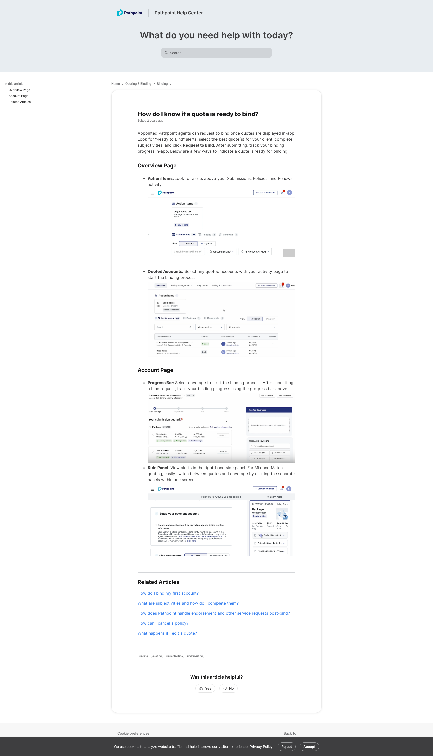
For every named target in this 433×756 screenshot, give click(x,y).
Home (115, 84)
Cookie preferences (133, 733)
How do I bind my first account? (168, 593)
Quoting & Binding (138, 84)
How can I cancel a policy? (163, 623)
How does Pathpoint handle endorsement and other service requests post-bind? (214, 613)
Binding (162, 84)
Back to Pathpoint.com (295, 735)
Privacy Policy (261, 746)
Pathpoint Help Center (179, 12)
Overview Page (19, 90)
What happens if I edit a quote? (167, 633)
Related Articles (20, 102)
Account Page (18, 96)
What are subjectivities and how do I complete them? (188, 603)
